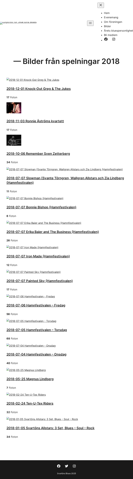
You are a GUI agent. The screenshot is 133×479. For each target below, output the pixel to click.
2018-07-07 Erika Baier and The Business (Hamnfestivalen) (52, 232)
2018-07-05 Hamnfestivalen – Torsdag (36, 330)
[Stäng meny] (100, 5)
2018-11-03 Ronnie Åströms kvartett (35, 121)
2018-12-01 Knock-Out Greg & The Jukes (38, 89)
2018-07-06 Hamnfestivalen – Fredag (35, 305)
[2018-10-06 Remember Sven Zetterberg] (13, 144)
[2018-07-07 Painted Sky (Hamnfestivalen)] (33, 272)
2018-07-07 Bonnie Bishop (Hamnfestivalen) (41, 207)
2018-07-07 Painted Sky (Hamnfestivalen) (39, 281)
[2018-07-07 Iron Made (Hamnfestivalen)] (32, 247)
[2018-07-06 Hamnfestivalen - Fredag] (30, 296)
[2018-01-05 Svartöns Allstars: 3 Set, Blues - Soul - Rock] (42, 419)
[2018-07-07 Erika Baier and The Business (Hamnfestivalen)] (43, 223)
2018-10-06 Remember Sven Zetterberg (38, 154)
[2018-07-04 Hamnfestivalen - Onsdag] (31, 345)
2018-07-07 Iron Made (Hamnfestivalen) (38, 256)
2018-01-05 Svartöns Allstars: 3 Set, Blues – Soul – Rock (50, 428)
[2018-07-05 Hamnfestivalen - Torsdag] (31, 321)
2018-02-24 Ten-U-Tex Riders (29, 403)
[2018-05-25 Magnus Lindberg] (26, 370)
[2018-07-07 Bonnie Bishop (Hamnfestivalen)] (34, 198)
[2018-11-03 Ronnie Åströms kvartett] (13, 112)
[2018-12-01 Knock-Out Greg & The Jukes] (32, 79)
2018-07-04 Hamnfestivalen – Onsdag (36, 354)
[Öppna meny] (90, 23)
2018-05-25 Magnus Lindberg (30, 379)
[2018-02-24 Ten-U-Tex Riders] (26, 394)
